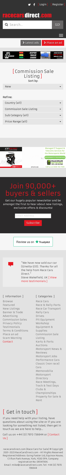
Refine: (7, 97)
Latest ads (32, 42)
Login (42, 4)
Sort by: (33, 80)
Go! (57, 25)
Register (57, 4)
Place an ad (54, 42)
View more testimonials (39, 279)
